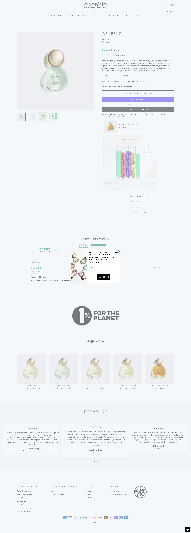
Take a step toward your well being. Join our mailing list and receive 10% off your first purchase (103, 257)
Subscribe (104, 276)
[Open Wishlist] (187, 529)
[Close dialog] (118, 252)
